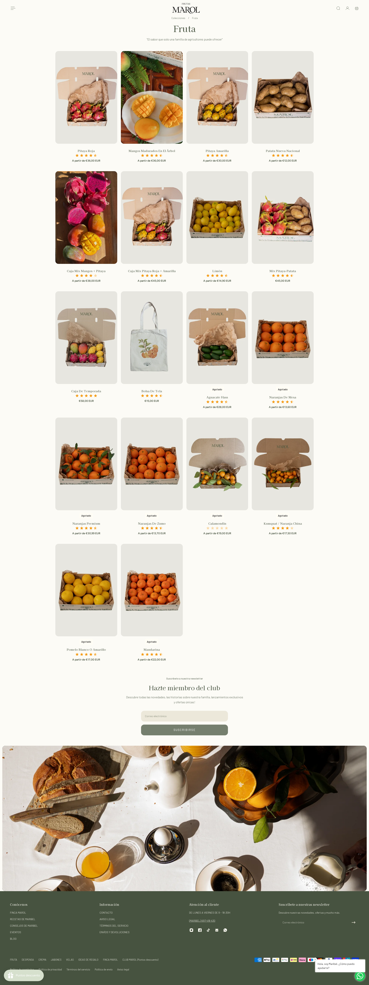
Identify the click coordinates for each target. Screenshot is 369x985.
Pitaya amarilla (217, 151)
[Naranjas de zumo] (152, 464)
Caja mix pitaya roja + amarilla (152, 271)
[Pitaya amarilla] (217, 97)
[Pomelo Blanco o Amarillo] (86, 590)
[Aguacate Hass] (217, 337)
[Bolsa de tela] (152, 337)
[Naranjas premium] (86, 464)
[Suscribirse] (353, 922)
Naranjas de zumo (152, 523)
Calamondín (217, 523)
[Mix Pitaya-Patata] (283, 217)
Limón (217, 271)
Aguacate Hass (217, 397)
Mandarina (152, 649)
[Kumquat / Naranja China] (283, 464)
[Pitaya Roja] (86, 97)
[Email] (217, 930)
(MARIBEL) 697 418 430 (202, 920)
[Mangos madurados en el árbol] (152, 97)
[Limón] (217, 217)
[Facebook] (200, 930)
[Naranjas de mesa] (283, 337)
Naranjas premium (86, 523)
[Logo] (186, 8)
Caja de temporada (86, 391)
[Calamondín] (217, 464)
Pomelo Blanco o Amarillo (86, 649)
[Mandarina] (152, 590)
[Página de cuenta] (347, 8)
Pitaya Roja (86, 151)
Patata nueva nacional (283, 151)
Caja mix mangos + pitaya (86, 271)
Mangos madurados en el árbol (152, 151)
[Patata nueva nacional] (283, 97)
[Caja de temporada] (86, 337)
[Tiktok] (208, 930)
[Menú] (12, 8)
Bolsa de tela (151, 391)
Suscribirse (185, 730)
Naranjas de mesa (282, 397)
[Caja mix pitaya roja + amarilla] (152, 217)
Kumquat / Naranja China (283, 523)
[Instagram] (191, 930)
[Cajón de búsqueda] (338, 8)
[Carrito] (356, 8)
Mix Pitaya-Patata (282, 271)
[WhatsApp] (225, 930)
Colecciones (178, 18)
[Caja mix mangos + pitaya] (86, 217)
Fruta (195, 18)
